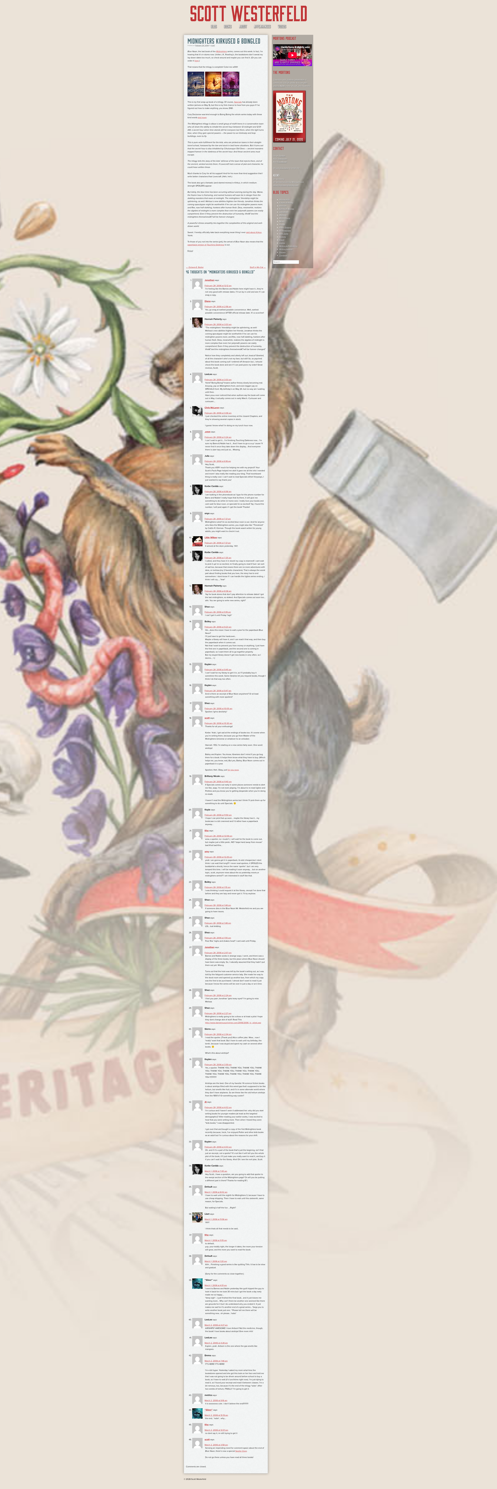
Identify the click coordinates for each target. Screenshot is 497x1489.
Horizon (282, 206)
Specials (238, 102)
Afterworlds (284, 199)
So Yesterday (285, 230)
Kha (207, 830)
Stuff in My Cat (258, 267)
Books (228, 26)
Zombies (283, 255)
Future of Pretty (286, 202)
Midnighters (284, 218)
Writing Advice (286, 249)
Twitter (282, 156)
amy (207, 851)
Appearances (262, 26)
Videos (282, 26)
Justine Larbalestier (295, 80)
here (197, 60)
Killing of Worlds (286, 209)
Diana (208, 301)
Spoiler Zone (241, 1451)
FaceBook (281, 162)
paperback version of (206, 245)
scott (213, 45)
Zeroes (282, 252)
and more (202, 117)
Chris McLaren (212, 407)
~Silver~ (209, 1410)
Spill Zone (283, 234)
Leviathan (283, 212)
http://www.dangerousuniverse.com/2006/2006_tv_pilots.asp (233, 1022)
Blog (214, 26)
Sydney (282, 237)
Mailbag (282, 215)
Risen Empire (285, 227)
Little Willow (211, 537)
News (281, 221)
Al (206, 1102)
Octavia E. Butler (195, 267)
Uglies (282, 243)
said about (253, 232)
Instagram (282, 159)
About (243, 26)
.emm (207, 431)
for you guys (233, 770)
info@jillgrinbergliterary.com (285, 185)
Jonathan (209, 280)
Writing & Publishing (288, 246)
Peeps (282, 224)
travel (281, 240)
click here (284, 168)
